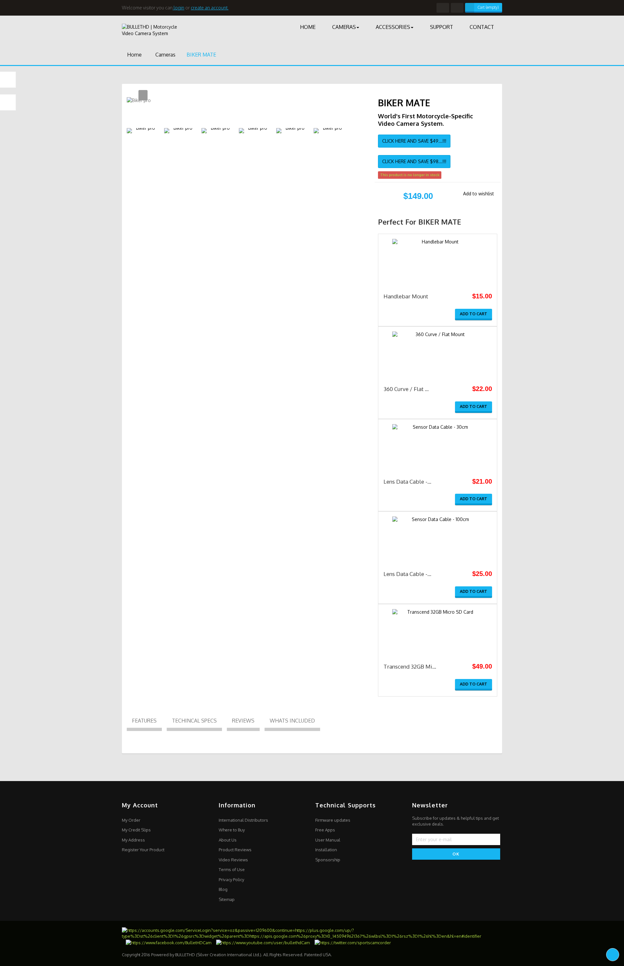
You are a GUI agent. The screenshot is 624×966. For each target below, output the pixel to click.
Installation (326, 849)
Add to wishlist (478, 193)
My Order (131, 820)
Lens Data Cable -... (407, 481)
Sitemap (227, 899)
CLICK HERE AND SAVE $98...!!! (414, 161)
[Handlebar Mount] (437, 260)
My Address (133, 839)
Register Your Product (143, 849)
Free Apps (325, 829)
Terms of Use (232, 869)
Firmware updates (332, 820)
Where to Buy (232, 829)
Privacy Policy (231, 879)
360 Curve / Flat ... (406, 388)
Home (134, 54)
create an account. (209, 7)
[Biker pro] (143, 130)
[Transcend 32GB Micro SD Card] (437, 630)
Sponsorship (327, 859)
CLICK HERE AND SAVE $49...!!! (414, 141)
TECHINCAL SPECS (194, 720)
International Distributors (243, 820)
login (178, 7)
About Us (228, 839)
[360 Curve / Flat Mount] (437, 353)
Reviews (243, 720)
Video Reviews (233, 859)
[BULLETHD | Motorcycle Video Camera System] (167, 28)
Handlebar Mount (406, 296)
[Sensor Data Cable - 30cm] (437, 446)
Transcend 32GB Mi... (410, 666)
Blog (223, 889)
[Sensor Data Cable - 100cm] (437, 538)
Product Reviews (235, 849)
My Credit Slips (136, 829)
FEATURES (144, 720)
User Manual (327, 839)
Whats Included (292, 720)
